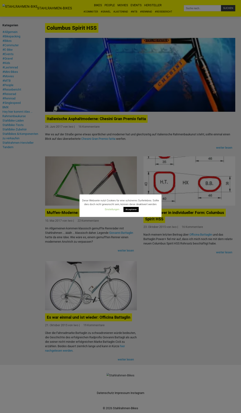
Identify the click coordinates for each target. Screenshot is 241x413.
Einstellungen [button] (112, 209)
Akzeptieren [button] (131, 209)
